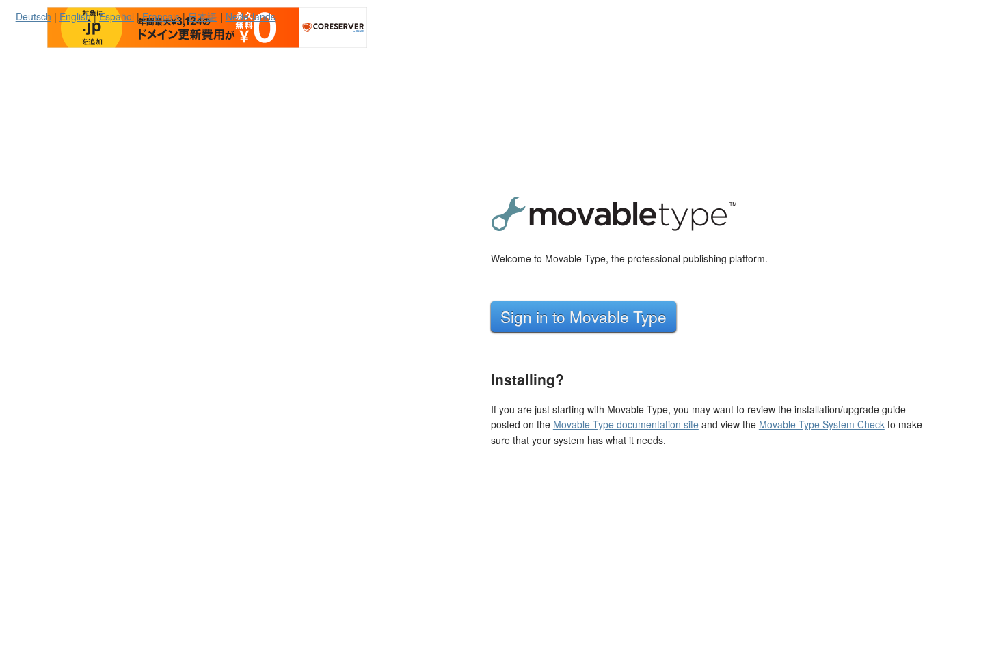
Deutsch (33, 16)
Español (116, 16)
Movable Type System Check (822, 424)
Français (161, 16)
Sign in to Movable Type (583, 316)
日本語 (202, 16)
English (75, 16)
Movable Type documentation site (626, 424)
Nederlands (251, 16)
